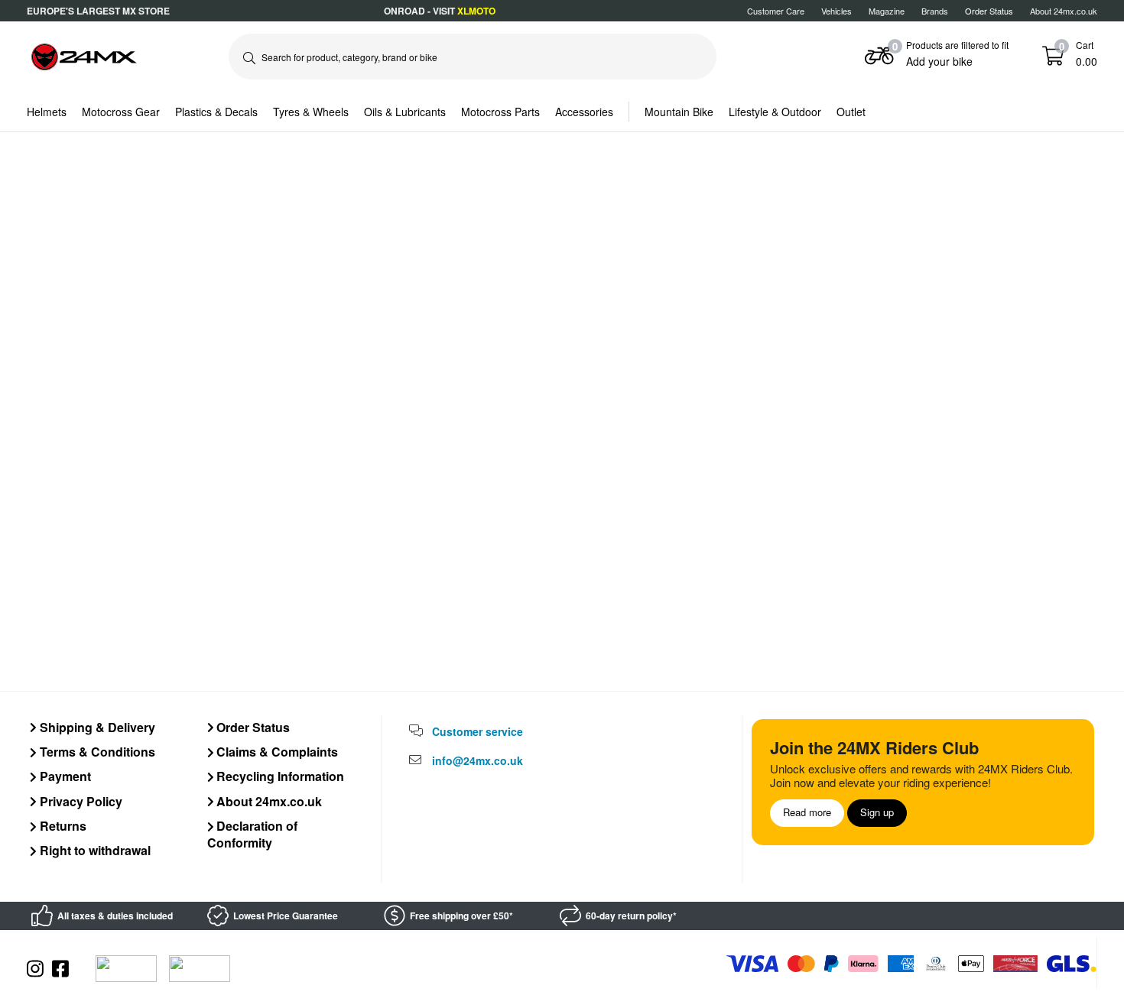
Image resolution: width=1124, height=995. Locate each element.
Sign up (877, 812)
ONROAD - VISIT (439, 11)
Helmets (47, 111)
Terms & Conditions (96, 751)
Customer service (477, 731)
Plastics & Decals (216, 111)
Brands (934, 11)
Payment (64, 776)
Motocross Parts (500, 111)
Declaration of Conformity (252, 834)
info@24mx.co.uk (477, 760)
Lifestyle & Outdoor (775, 111)
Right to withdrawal (94, 850)
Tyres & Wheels (311, 111)
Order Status (251, 727)
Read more (807, 812)
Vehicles (836, 11)
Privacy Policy (79, 801)
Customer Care (775, 11)
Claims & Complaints (275, 751)
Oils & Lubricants (405, 111)
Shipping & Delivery (96, 727)
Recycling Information (278, 776)
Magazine (887, 11)
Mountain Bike (679, 111)
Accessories (584, 111)
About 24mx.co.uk (1063, 11)
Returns (61, 826)
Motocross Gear (121, 111)
